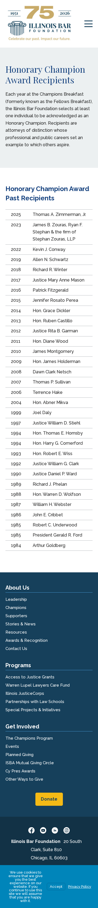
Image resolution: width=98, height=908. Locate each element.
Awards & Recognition (26, 640)
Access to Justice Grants (29, 677)
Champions (15, 607)
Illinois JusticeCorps (24, 693)
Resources (16, 632)
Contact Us (16, 648)
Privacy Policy (79, 886)
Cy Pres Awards (20, 771)
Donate (49, 799)
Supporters (16, 615)
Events (12, 746)
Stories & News (20, 624)
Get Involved (22, 726)
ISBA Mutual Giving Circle (29, 762)
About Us (17, 587)
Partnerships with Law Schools (34, 701)
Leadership (16, 599)
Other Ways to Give (24, 779)
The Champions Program (29, 738)
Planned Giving (19, 754)
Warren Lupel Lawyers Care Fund (37, 685)
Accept (56, 886)
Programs (18, 665)
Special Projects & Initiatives (32, 709)
